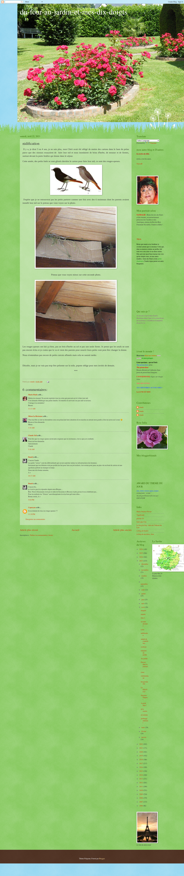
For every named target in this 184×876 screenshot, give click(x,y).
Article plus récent (29, 529)
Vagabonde (140, 515)
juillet (143, 593)
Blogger (102, 858)
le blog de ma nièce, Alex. (145, 534)
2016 (141, 767)
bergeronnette (144, 682)
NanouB (139, 164)
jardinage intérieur (144, 720)
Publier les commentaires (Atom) (41, 535)
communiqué (144, 677)
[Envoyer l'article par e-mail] (48, 381)
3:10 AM (31, 428)
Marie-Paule (32, 394)
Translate (153, 143)
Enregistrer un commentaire (35, 519)
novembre (144, 570)
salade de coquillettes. (144, 641)
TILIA (139, 239)
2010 (141, 790)
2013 (141, 778)
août (143, 590)
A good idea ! (144, 704)
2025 (141, 553)
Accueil (75, 529)
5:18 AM (31, 449)
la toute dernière (144, 623)
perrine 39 (140, 518)
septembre (144, 584)
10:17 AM (31, 476)
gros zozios (144, 710)
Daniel (30, 457)
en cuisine (144, 715)
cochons (143, 647)
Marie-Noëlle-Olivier (144, 511)
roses (142, 672)
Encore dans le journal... (144, 665)
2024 (141, 557)
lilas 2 (143, 618)
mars (143, 727)
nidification (144, 634)
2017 (141, 763)
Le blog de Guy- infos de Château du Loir (149, 526)
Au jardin (144, 658)
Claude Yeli (32, 435)
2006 (141, 805)
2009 (141, 794)
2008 (141, 798)
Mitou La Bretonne (35, 416)
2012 (141, 782)
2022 (141, 744)
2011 (141, 786)
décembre (144, 564)
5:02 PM (31, 500)
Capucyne (32, 507)
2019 (141, 755)
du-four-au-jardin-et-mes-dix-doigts (73, 12)
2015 (141, 771)
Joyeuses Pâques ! (144, 697)
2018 (141, 759)
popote (143, 614)
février (143, 731)
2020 (141, 752)
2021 (141, 748)
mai (142, 603)
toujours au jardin (144, 652)
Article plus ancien (122, 529)
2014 (141, 775)
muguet (143, 610)
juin (143, 599)
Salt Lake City (141, 522)
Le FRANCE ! (144, 689)
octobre (144, 576)
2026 (141, 549)
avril (143, 607)
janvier (143, 737)
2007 (141, 802)
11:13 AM (31, 408)
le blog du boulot (142, 531)
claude (141, 407)
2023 (141, 561)
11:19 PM (31, 514)
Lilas (142, 629)
